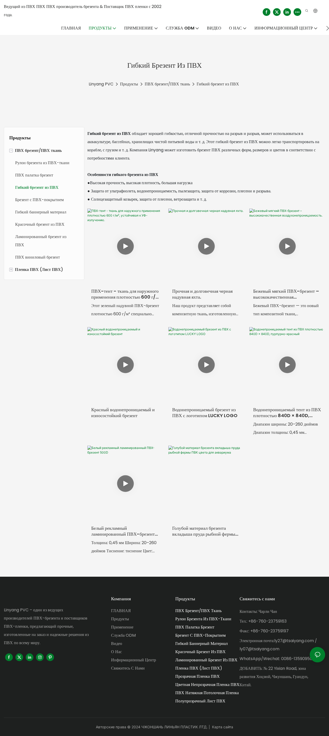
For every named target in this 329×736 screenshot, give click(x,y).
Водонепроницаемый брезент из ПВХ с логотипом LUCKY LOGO (204, 413)
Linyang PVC (101, 84)
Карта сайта (222, 727)
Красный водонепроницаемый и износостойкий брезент (123, 413)
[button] (327, 28)
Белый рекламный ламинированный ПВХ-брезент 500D (123, 531)
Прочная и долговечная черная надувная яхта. (202, 294)
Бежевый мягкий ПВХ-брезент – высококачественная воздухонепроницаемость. (286, 294)
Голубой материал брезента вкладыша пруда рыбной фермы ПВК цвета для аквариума (203, 531)
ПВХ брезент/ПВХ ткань (167, 84)
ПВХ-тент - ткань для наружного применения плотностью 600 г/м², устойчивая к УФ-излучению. (125, 294)
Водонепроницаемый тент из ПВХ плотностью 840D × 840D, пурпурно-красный (287, 413)
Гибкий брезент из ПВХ (218, 84)
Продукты (129, 84)
